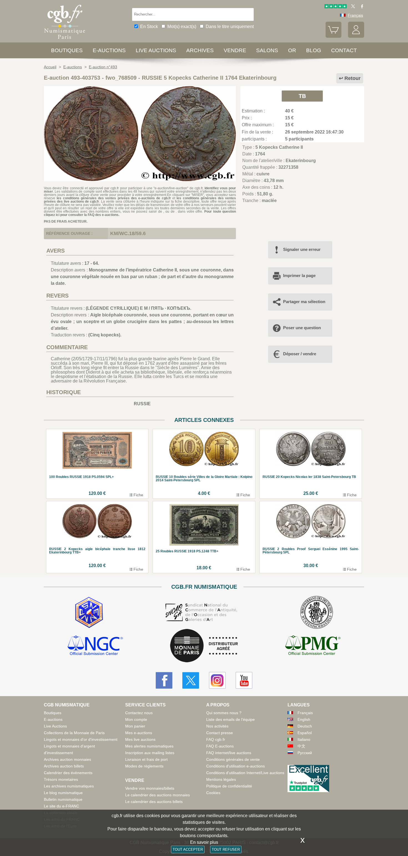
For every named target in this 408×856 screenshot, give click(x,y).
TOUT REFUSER (226, 849)
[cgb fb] (360, 7)
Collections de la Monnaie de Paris (74, 733)
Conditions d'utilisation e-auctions (235, 766)
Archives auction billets (64, 766)
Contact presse (219, 733)
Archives (200, 50)
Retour (352, 78)
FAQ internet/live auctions (228, 753)
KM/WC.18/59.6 (128, 233)
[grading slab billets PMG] (313, 646)
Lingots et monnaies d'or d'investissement (80, 739)
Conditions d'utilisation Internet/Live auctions (245, 773)
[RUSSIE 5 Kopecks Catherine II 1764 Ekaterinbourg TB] (140, 179)
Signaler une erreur (302, 249)
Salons (267, 50)
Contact (344, 50)
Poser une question (302, 327)
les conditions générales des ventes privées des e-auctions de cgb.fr (114, 198)
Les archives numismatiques (69, 786)
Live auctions (156, 50)
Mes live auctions (140, 739)
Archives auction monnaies (67, 759)
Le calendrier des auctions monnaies (157, 795)
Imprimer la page (299, 275)
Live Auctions (55, 726)
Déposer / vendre (299, 353)
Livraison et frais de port (146, 759)
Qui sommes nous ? (223, 713)
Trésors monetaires (61, 779)
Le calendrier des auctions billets (154, 801)
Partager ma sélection (304, 301)
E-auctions (109, 50)
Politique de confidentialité (229, 786)
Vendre (235, 50)
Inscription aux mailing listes (149, 753)
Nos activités (217, 726)
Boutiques (67, 50)
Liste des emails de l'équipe (230, 719)
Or (292, 50)
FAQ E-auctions (220, 746)
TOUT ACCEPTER (188, 849)
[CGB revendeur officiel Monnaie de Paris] (204, 646)
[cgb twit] (352, 7)
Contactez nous (139, 713)
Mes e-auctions (138, 733)
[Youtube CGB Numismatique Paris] (244, 680)
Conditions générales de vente (233, 759)
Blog (313, 50)
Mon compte (136, 719)
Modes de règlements (144, 766)
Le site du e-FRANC (61, 806)
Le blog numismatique (63, 792)
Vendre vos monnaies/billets (149, 788)
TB (302, 96)
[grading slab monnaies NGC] (95, 646)
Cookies (213, 792)
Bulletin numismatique (63, 799)
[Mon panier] (334, 36)
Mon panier (135, 726)
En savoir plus (204, 842)
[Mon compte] (356, 36)
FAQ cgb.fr (215, 739)
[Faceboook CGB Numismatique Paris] (164, 680)
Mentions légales (221, 779)
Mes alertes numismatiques (149, 746)
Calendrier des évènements (68, 773)
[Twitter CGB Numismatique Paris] (190, 680)
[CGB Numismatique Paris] (64, 40)
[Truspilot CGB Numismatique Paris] (335, 7)
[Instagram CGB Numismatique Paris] (217, 680)
